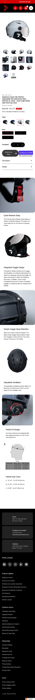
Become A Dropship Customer (12, 590)
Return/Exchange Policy (10, 630)
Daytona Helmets (11, 694)
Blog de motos (7, 661)
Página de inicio (7, 577)
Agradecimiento (7, 614)
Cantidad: (5, 144)
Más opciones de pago (25, 155)
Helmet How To (7, 654)
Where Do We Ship (8, 633)
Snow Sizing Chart (8, 682)
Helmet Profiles (7, 645)
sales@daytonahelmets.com (20, 534)
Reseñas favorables (8, 596)
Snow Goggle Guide (8, 685)
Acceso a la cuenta (8, 580)
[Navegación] (31, 8)
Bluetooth (5, 648)
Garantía (5, 621)
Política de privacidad (9, 617)
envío (4, 111)
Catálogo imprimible (8, 611)
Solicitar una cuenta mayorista (12, 584)
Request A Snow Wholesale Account (14, 587)
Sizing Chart (6, 670)
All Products (6, 593)
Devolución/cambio (8, 627)
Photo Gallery (6, 664)
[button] (30, 699)
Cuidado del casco (8, 657)
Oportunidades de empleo (10, 624)
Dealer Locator (7, 599)
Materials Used (7, 651)
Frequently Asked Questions (11, 667)
